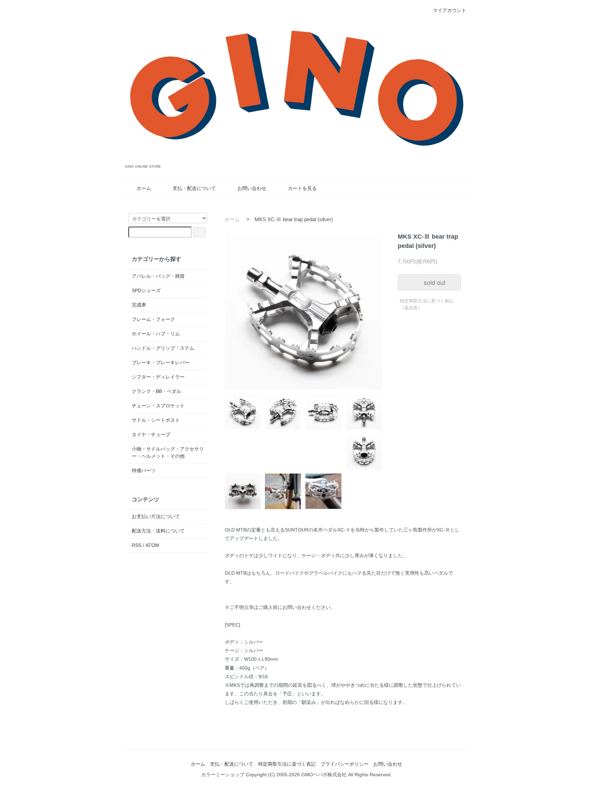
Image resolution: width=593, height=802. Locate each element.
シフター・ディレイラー (158, 377)
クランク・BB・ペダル (156, 391)
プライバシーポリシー (345, 764)
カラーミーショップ (222, 774)
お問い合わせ (251, 188)
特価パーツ (144, 470)
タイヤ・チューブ (151, 434)
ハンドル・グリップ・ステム (163, 348)
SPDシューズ (146, 290)
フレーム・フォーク (153, 319)
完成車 (139, 305)
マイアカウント (449, 10)
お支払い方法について (156, 516)
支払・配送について (194, 188)
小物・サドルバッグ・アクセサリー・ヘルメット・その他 (168, 452)
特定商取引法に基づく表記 (287, 764)
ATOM (152, 545)
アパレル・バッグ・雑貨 (158, 276)
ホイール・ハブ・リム (156, 333)
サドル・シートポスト (156, 420)
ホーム (144, 188)
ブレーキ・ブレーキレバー (160, 362)
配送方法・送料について (158, 531)
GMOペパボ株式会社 (324, 774)
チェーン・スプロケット (158, 405)
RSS (136, 545)
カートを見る (302, 188)
